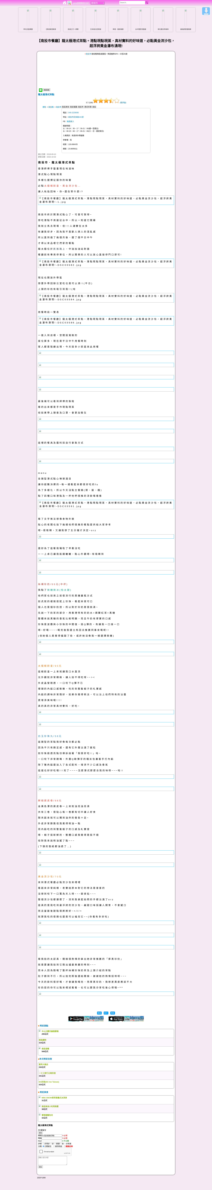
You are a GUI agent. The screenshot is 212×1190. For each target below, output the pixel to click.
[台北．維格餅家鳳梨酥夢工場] (186, 18)
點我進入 (70, 121)
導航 (112, 1013)
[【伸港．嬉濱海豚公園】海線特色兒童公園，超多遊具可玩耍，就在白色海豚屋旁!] (118, 18)
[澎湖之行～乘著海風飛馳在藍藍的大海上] (73, 18)
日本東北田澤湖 (95, 29)
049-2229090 (73, 113)
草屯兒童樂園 (28, 29)
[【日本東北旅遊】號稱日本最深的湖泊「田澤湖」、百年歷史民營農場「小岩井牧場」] (96, 18)
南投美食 (65, 107)
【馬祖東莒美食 (50, 29)
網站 (99, 1013)
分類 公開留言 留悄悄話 (50, 1146)
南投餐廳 (73, 107)
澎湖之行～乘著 (73, 29)
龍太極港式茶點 (46, 94)
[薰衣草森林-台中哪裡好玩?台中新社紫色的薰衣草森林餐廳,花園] (163, 18)
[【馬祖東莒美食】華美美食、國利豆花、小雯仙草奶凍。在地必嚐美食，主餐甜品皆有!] (50, 18)
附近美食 (43, 1092)
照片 (106, 1013)
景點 (44, 107)
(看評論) (123, 103)
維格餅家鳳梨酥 (185, 29)
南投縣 (51, 107)
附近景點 (43, 1026)
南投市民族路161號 (76, 117)
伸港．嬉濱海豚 (118, 29)
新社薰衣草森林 (163, 29)
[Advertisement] (106, 71)
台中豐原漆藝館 (140, 29)
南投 (94, 107)
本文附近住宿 (45, 1059)
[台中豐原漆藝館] (141, 18)
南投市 (88, 54)
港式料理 (87, 107)
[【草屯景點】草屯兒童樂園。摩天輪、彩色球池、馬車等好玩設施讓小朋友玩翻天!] (28, 18)
